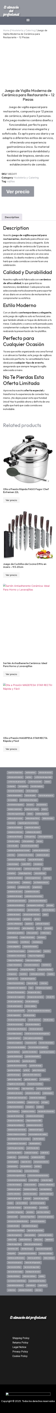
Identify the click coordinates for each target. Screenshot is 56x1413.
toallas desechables (14, 795)
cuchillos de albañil (14, 1152)
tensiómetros (41, 804)
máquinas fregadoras (36, 955)
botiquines (38, 1239)
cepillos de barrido (14, 1198)
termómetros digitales (15, 804)
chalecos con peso (14, 1189)
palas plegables (28, 928)
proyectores (37, 887)
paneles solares (13, 928)
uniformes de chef (35, 781)
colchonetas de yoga (14, 1171)
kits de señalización (14, 1006)
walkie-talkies (30, 772)
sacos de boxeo (13, 864)
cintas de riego (46, 1180)
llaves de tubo (32, 983)
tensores (30, 804)
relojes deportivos (25, 873)
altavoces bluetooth (25, 1290)
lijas (30, 988)
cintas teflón (34, 1180)
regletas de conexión (15, 878)
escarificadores (13, 1111)
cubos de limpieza (31, 1152)
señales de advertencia (40, 850)
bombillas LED (13, 1249)
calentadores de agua (30, 1226)
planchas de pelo (33, 910)
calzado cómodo (13, 1226)
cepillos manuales (30, 1194)
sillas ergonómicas (45, 836)
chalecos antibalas (30, 1189)
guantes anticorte (14, 1070)
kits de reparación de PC (16, 1010)
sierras (39, 841)
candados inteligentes (15, 1212)
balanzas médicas (29, 1276)
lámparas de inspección (16, 997)
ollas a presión (32, 933)
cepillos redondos (14, 1194)
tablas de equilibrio (32, 818)
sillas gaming (30, 836)
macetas (51, 974)
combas (37, 1166)
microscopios (12, 942)
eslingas (45, 1102)
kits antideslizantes (14, 1033)
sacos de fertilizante (35, 859)
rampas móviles (13, 882)
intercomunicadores (15, 1043)
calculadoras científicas (16, 1230)
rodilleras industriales (32, 869)
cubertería (44, 1152)
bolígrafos (11, 1253)
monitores (41, 937)
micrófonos (25, 942)
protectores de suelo (15, 891)
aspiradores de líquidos (37, 1281)
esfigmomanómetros (15, 1107)
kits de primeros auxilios (16, 1020)
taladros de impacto (31, 809)
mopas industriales (27, 937)
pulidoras (11, 887)
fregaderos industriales (16, 1084)
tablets (30, 814)
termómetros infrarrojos (28, 800)
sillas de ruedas (13, 841)
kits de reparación (14, 1015)
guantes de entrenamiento (17, 1065)
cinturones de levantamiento (38, 1175)
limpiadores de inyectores (16, 988)
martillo (47, 951)
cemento (27, 1198)
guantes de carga (35, 1065)
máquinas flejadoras (15, 960)
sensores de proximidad (29, 846)
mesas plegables (13, 946)
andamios (11, 1290)
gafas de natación (30, 1079)
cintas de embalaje (14, 1184)
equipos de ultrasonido (46, 1111)
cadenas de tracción (45, 1235)
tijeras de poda (30, 795)
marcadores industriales (16, 955)
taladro (44, 809)
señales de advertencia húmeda (18, 850)
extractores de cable (43, 1088)
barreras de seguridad (31, 1267)
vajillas (11, 181)
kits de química (29, 1015)
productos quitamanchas (34, 896)
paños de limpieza (42, 924)
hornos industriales (46, 1043)
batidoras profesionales (16, 1258)
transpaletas (23, 786)
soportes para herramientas (28, 823)
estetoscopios (47, 1093)
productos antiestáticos (16, 905)
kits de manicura (34, 1020)
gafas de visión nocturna (32, 1075)
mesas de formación (30, 946)
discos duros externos (15, 1120)
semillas (11, 855)
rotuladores (38, 864)
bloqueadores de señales (27, 1253)
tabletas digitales (42, 814)
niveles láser (45, 933)
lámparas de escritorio (35, 997)
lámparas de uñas (34, 992)
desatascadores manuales (17, 1143)
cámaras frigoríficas (27, 1217)
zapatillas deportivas (15, 772)
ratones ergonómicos (33, 878)
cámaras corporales (37, 1221)
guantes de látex (13, 1061)
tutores (47, 781)
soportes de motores (32, 827)
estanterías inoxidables (16, 1102)
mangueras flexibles (45, 969)
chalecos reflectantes (46, 1184)
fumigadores (44, 1079)
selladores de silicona (25, 855)
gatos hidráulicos (38, 1070)
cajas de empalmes (14, 1235)
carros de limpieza (14, 1207)
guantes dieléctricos (15, 1056)
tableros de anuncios (15, 818)
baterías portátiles (34, 1258)
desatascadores (35, 1143)
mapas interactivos (14, 965)
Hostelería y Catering (23, 30)
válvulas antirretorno (15, 777)
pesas (45, 914)
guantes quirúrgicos (47, 1052)
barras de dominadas (15, 1272)
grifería (26, 1070)
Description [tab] (12, 217)
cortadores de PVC (38, 1157)
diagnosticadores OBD (34, 1120)
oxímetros (48, 928)
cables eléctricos (25, 1239)
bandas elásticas (13, 1276)
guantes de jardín (29, 1061)
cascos (10, 1203)
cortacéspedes (13, 1162)
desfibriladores (39, 1139)
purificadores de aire (41, 882)
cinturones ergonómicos (16, 1175)
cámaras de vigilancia (45, 1217)
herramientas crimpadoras (38, 1047)
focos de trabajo (13, 1088)
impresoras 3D (31, 1043)
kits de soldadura (31, 1001)
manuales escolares (31, 965)
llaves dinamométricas (15, 983)
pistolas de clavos (14, 914)
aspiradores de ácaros (15, 1285)
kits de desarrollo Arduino (17, 1029)
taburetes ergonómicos (16, 814)
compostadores (26, 1166)
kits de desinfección (32, 1024)
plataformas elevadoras (16, 910)
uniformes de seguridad (43, 777)
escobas (40, 1107)
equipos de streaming (15, 1116)
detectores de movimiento (16, 1129)
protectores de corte (32, 891)
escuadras (29, 1107)
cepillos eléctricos (46, 1194)
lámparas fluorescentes (16, 992)
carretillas (43, 1207)
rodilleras (47, 869)
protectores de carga (14, 896)
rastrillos (47, 878)
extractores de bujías (15, 1093)
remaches (11, 873)
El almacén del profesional (11, 11)
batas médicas (49, 1258)
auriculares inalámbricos (16, 1281)
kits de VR (50, 997)
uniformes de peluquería (16, 781)
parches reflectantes (15, 924)
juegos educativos (14, 1038)
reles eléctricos (40, 873)
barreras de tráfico (14, 1267)
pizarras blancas (48, 910)
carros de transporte (37, 1203)
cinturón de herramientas (17, 1180)
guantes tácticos (13, 1052)
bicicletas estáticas (46, 1253)
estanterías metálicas (37, 1098)
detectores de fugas (35, 1129)
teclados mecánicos (14, 809)
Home (6, 30)
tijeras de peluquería (46, 795)
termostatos (12, 800)
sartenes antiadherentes (16, 859)
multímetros (12, 937)
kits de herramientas (15, 1024)
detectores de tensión (34, 1125)
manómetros (12, 969)
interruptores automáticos (33, 1038)
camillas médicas (43, 1212)
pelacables (27, 919)
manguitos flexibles (27, 969)
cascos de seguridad (40, 1198)
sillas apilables (28, 841)
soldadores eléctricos (15, 832)
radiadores (26, 882)
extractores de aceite (32, 1093)
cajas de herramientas (35, 1230)
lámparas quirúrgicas (43, 988)
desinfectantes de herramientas (19, 1139)
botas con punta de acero (33, 1244)
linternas (44, 983)
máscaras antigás (34, 951)
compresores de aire (41, 1162)
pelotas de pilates (14, 919)
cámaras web (12, 1217)
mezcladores (37, 942)
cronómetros (23, 1157)
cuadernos (11, 1157)
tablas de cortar (48, 818)
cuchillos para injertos (15, 1148)
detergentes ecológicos (15, 1125)
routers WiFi (26, 864)
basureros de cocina (14, 1262)
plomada (50, 905)
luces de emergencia (28, 978)
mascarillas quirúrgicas (16, 951)
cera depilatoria (45, 1189)
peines (37, 919)
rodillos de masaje (14, 869)
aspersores (42, 1285)
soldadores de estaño (33, 832)
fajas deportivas (28, 1088)
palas (39, 928)
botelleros (49, 1239)
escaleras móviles (28, 1111)
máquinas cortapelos (33, 960)
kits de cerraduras (36, 1029)
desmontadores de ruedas (38, 1134)
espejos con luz (33, 1102)
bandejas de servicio (33, 1272)
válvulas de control (45, 772)
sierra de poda (13, 846)
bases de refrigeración (33, 1262)
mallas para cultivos (37, 974)
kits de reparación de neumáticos (39, 1010)
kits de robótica (30, 1006)
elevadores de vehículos (34, 1116)
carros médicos (22, 1203)
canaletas (30, 1212)
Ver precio (17, 191)
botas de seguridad (14, 1244)
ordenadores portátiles (15, 933)
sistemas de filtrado (14, 836)
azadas (41, 1276)
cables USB (12, 1239)
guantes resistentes (29, 1052)
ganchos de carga (14, 1075)
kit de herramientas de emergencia (37, 1033)
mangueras (12, 974)
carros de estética (30, 1207)
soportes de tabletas (14, 827)
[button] (28, 20)
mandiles (23, 974)
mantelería (46, 965)
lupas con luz (12, 978)
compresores (12, 1166)
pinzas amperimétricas (31, 914)
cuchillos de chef (32, 1148)
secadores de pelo (42, 855)
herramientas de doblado (16, 1047)
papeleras (29, 924)
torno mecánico (32, 791)
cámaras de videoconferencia (17, 1221)
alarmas (38, 1290)
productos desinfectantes (37, 901)
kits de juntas (48, 1020)
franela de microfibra (35, 1084)
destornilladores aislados (16, 1134)
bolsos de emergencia (44, 1249)
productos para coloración (16, 901)
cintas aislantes (30, 1184)
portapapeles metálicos (35, 905)
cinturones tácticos (31, 1171)
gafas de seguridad (14, 1079)
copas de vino (26, 1162)
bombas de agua (27, 1249)
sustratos (11, 823)
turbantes (11, 786)
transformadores (37, 786)
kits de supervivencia (15, 1001)
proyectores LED (24, 887)
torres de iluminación (15, 791)
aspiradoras (31, 1285)
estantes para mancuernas (17, 1098)
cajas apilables (30, 1235)
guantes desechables (33, 1056)
